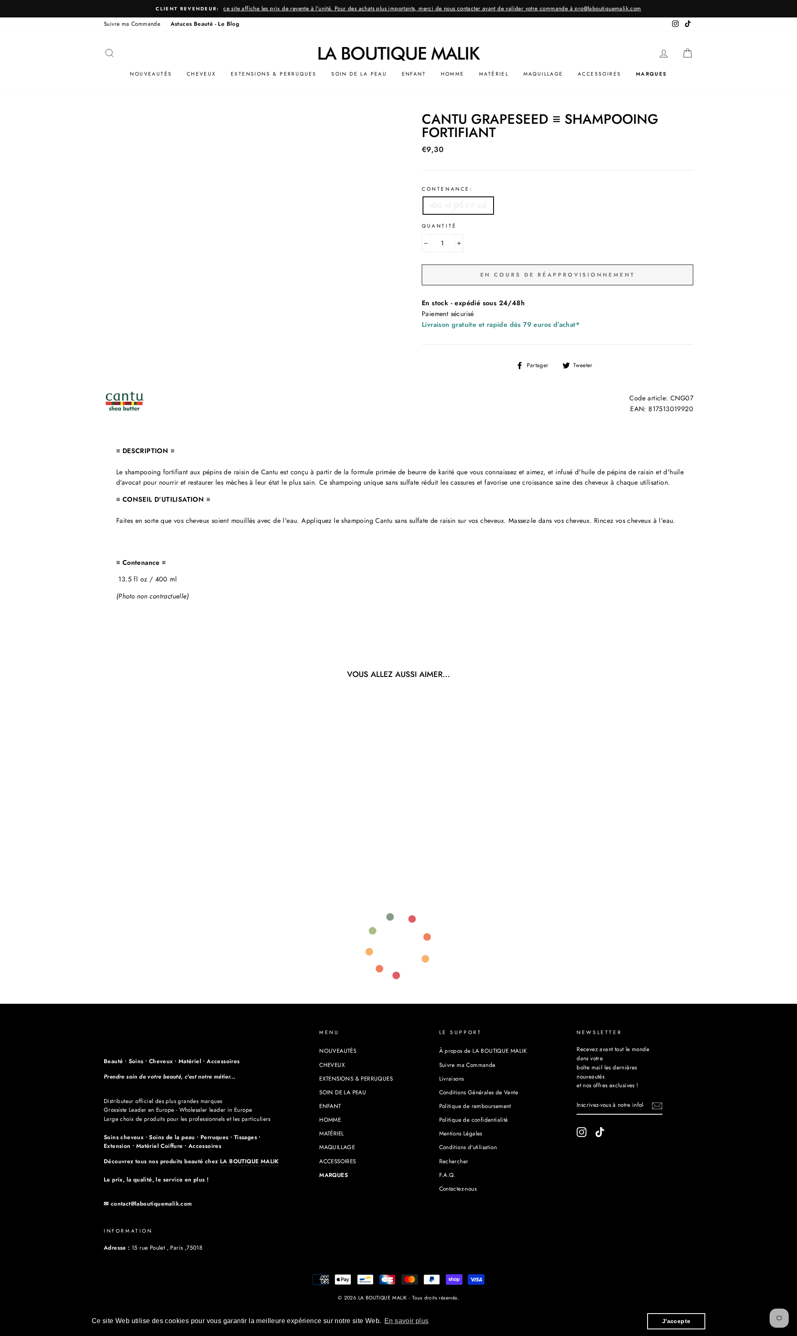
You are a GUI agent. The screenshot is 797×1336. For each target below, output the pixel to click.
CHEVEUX (201, 74)
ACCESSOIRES (599, 74)
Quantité (439, 226)
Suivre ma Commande (132, 24)
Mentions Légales (460, 1133)
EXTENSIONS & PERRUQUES (274, 74)
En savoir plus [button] (406, 1320)
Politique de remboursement (475, 1106)
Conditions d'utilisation (468, 1147)
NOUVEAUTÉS (151, 74)
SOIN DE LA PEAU (359, 74)
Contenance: (447, 189)
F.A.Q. (447, 1175)
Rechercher (454, 1161)
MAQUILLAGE (543, 74)
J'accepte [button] (676, 1321)
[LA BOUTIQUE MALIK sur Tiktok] (600, 1132)
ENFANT (414, 74)
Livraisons (451, 1078)
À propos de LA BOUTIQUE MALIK (483, 1051)
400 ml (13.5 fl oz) (458, 205)
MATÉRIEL (494, 74)
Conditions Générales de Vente (478, 1092)
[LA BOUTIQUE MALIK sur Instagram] (582, 1132)
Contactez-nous (458, 1188)
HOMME (453, 74)
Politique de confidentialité (473, 1119)
